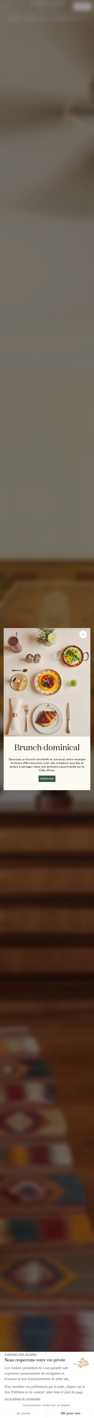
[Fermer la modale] (83, 634)
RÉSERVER (47, 779)
